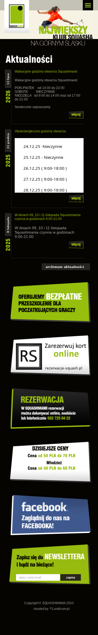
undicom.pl (62, 609)
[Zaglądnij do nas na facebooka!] (51, 534)
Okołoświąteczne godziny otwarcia (40, 131)
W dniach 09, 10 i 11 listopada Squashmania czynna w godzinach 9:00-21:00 (48, 217)
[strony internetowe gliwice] (51, 609)
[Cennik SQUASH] (46, 462)
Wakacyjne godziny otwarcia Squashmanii (46, 71)
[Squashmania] (19, 18)
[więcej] (76, 117)
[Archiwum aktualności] (66, 270)
